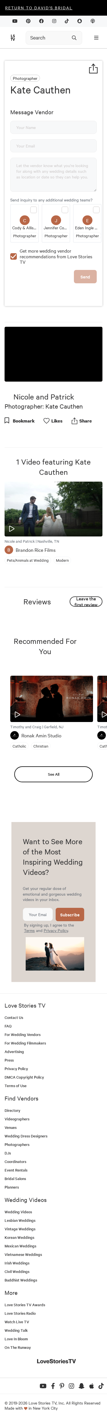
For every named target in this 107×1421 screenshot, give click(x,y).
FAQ (8, 1026)
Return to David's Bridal (38, 8)
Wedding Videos (18, 1211)
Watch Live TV (17, 1321)
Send (85, 277)
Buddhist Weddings (21, 1280)
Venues (11, 1127)
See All (53, 774)
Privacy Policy (56, 930)
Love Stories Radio (20, 1313)
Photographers (17, 1144)
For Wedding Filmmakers (25, 1043)
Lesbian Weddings (20, 1220)
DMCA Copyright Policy (24, 1077)
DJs (8, 1153)
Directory (12, 1110)
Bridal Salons (15, 1178)
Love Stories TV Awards (25, 1304)
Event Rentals (16, 1170)
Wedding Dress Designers (26, 1136)
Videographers (17, 1119)
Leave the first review (86, 601)
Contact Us (14, 1017)
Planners (12, 1187)
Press (9, 1060)
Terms (29, 930)
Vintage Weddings (20, 1228)
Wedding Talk (16, 1330)
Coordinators (15, 1161)
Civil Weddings (17, 1271)
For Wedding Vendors (23, 1034)
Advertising (14, 1051)
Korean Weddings (19, 1237)
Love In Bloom (16, 1338)
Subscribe (70, 914)
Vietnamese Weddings (23, 1254)
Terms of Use (16, 1085)
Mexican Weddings (20, 1246)
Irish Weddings (17, 1263)
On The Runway (18, 1347)
